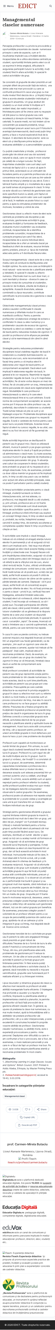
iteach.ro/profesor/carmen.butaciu (27, 1162)
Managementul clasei (15, 1096)
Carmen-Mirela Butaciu (19, 33)
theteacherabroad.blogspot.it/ (20, 1075)
